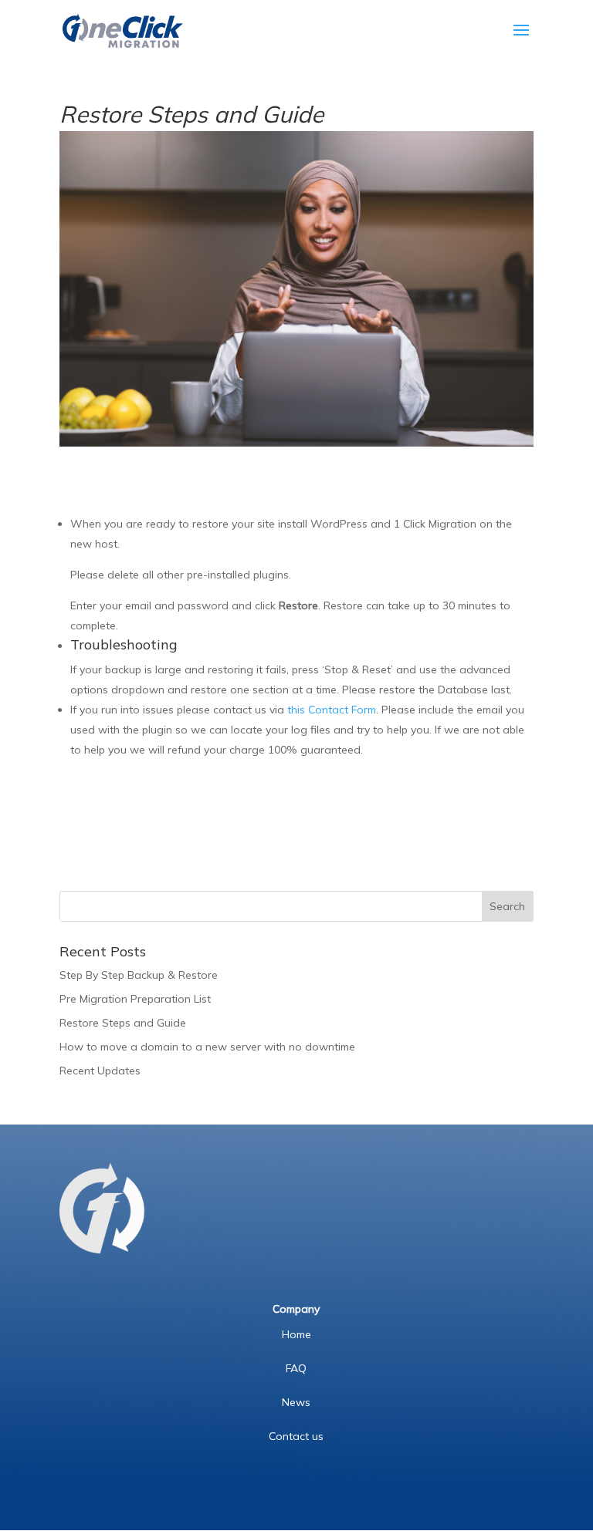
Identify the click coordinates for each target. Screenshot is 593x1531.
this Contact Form (331, 710)
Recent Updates (100, 1070)
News (296, 1402)
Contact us (296, 1436)
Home (296, 1334)
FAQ (296, 1368)
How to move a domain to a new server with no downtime (207, 1047)
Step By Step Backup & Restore (138, 975)
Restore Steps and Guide (122, 1023)
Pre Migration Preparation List (135, 999)
